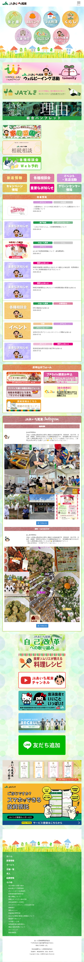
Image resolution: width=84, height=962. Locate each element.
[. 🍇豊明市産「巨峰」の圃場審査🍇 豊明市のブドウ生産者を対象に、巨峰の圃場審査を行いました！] (16, 506)
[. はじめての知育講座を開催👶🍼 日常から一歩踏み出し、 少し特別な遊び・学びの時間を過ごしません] (67, 506)
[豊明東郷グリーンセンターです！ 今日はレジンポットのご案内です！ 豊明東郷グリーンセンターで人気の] (16, 584)
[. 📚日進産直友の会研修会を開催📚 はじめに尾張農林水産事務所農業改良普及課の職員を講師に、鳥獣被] (16, 481)
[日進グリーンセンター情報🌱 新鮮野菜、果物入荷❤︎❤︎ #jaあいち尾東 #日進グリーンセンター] (41, 584)
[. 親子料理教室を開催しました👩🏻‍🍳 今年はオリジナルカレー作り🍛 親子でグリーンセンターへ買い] (67, 456)
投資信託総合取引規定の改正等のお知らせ (47, 348)
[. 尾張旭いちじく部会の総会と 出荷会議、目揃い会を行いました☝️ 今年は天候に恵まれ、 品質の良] (16, 456)
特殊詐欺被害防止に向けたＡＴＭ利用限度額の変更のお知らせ (54, 287)
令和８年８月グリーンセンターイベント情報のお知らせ (52, 332)
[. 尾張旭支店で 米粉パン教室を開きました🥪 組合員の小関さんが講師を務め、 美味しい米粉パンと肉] (41, 456)
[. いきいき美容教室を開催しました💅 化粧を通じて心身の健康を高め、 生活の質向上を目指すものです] (41, 481)
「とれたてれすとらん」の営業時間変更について (50, 227)
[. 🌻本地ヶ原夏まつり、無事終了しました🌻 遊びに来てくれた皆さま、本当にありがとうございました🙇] (41, 506)
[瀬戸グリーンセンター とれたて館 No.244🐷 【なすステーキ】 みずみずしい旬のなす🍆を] (41, 559)
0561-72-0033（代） (42, 945)
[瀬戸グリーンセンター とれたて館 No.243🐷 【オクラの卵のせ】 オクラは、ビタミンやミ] (67, 584)
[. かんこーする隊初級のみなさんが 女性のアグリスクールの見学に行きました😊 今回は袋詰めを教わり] (67, 481)
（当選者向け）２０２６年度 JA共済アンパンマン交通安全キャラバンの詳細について (56, 208)
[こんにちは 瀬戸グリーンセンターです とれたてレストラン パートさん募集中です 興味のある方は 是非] (67, 559)
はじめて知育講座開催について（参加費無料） (49, 251)
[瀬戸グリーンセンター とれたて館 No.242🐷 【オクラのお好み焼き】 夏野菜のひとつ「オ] (16, 609)
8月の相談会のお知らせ (41, 308)
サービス (10, 865)
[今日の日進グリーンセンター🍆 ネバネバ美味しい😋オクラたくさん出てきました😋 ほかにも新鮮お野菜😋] (67, 609)
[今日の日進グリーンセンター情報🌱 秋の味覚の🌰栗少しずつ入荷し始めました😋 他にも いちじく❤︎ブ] (16, 559)
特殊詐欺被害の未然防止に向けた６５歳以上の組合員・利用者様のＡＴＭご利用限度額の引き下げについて (56, 268)
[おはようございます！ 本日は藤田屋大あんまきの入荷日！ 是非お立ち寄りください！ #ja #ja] (41, 609)
